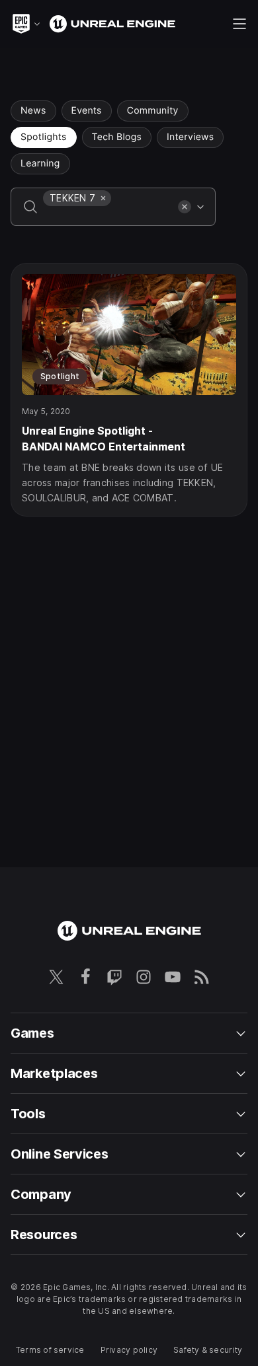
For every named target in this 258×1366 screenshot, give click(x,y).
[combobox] (108, 216)
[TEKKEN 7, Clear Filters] (103, 198)
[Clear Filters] (184, 206)
